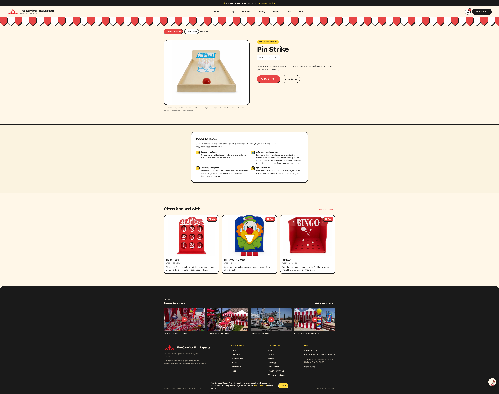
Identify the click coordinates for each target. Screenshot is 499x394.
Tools (289, 11)
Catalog (230, 11)
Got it (283, 386)
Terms (199, 388)
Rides (233, 371)
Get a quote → (482, 11)
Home (216, 11)
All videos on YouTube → (324, 303)
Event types (273, 362)
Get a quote (291, 78)
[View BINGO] (307, 244)
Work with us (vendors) (278, 375)
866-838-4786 (311, 350)
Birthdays (246, 11)
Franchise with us (276, 371)
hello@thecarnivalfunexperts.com (319, 354)
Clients (271, 354)
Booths (234, 350)
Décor (234, 362)
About (302, 11)
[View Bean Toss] (191, 244)
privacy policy (260, 386)
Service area (273, 366)
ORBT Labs (331, 388)
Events (276, 11)
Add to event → (269, 78)
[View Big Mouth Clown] (249, 244)
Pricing (262, 11)
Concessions (237, 358)
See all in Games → (327, 209)
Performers (236, 366)
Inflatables (235, 354)
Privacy (192, 388)
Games (262, 42)
